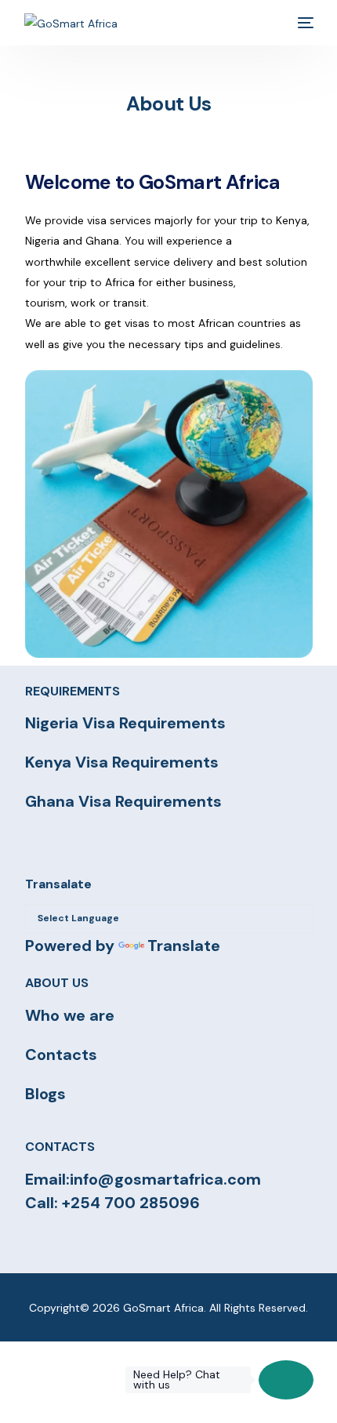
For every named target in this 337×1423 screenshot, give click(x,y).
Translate (183, 945)
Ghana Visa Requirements (123, 801)
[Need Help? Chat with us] (286, 1379)
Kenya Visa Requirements (122, 762)
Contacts (61, 1054)
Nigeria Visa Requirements (125, 723)
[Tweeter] (62, 1242)
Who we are (69, 1015)
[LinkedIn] (118, 1242)
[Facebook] (34, 1242)
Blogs (45, 1094)
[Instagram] (90, 1242)
